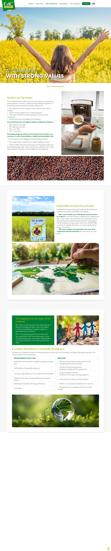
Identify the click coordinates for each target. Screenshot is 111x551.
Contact (86, 4)
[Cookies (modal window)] (108, 548)
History (31, 4)
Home (48, 86)
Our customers (75, 4)
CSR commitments (51, 4)
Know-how (39, 4)
